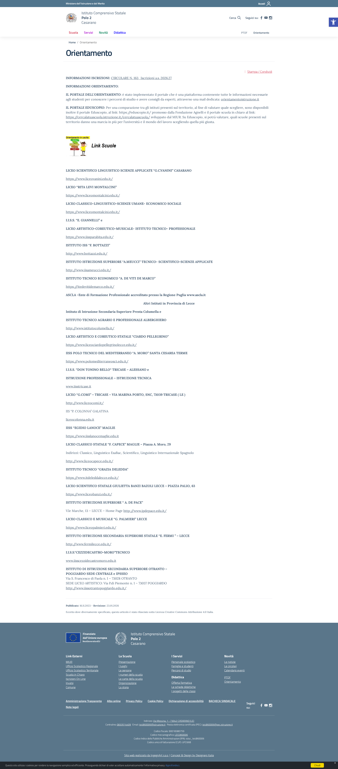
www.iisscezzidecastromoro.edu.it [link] (91, 561)
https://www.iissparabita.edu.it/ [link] (90, 237)
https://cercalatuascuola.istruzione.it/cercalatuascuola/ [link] (108, 117)
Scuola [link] (73, 32)
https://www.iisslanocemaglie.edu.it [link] (92, 436)
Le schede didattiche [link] (183, 687)
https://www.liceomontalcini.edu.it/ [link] (93, 195)
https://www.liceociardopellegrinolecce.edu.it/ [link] (101, 345)
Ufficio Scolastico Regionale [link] (82, 666)
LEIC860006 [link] (181, 735)
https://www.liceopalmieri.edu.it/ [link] (91, 527)
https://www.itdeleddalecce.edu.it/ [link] (92, 478)
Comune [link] (71, 687)
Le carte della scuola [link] (131, 679)
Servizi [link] (88, 32)
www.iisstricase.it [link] (78, 386)
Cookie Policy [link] (155, 701)
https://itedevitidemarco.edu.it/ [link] (90, 287)
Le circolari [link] (230, 666)
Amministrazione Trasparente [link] (84, 701)
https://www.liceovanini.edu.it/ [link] (89, 179)
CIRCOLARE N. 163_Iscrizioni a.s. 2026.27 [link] (141, 78)
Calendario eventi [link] (234, 670)
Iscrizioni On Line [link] (76, 679)
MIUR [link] (69, 662)
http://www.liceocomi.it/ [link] (85, 403)
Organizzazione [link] (127, 683)
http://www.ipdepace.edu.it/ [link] (145, 511)
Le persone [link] (125, 670)
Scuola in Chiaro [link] (75, 674)
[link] (333, 22)
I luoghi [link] (123, 666)
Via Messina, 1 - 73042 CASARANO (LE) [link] (173, 721)
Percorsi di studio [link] (181, 670)
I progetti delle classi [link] (183, 691)
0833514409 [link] (124, 724)
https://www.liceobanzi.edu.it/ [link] (89, 494)
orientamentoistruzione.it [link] (240, 99)
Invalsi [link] (69, 683)
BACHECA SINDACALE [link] (222, 701)
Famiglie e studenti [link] (182, 666)
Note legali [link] (72, 707)
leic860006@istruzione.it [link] (152, 724)
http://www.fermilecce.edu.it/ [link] (88, 544)
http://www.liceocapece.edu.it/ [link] (89, 461)
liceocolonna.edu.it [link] (80, 419)
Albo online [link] (114, 701)
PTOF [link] (244, 33)
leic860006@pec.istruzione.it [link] (217, 724)
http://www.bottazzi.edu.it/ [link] (86, 253)
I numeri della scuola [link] (131, 674)
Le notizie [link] (230, 662)
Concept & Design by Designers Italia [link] (192, 755)
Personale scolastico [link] (183, 662)
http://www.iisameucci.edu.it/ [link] (88, 270)
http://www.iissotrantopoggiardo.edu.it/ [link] (96, 588)
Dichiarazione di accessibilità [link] (186, 701)
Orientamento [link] (261, 33)
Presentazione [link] (127, 662)
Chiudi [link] (317, 765)
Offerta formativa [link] (181, 683)
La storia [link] (124, 687)
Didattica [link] (120, 32)
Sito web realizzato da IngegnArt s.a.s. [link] (146, 755)
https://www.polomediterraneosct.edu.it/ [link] (97, 361)
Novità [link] (103, 32)
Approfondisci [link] (172, 765)
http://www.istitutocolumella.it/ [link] (90, 328)
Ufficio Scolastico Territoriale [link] (82, 670)
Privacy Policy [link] (134, 701)
